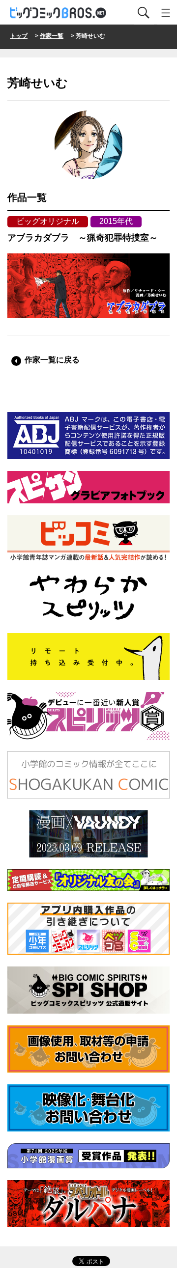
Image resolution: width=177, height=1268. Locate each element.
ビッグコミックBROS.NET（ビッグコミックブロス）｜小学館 (58, 13)
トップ (19, 35)
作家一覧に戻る (52, 360)
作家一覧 (51, 35)
